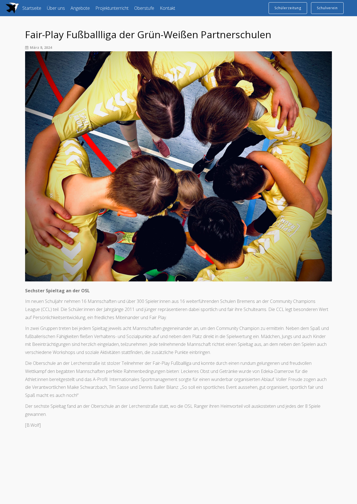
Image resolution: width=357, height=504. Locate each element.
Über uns (56, 8)
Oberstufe (144, 8)
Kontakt (167, 8)
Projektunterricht (112, 8)
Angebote (80, 8)
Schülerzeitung (287, 8)
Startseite (31, 8)
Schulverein (327, 8)
